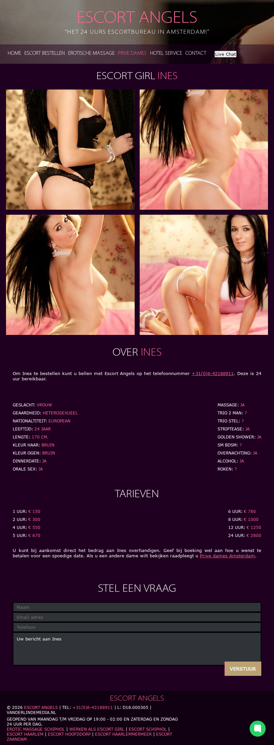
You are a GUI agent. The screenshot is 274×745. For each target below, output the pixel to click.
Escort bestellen (44, 53)
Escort (137, 22)
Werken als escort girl (96, 729)
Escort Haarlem (25, 734)
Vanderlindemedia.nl (31, 712)
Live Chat (225, 54)
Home (14, 53)
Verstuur (243, 669)
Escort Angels (41, 707)
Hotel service (166, 53)
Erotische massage (91, 53)
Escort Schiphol (148, 729)
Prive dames (132, 53)
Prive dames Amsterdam (227, 555)
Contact (195, 53)
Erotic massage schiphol (36, 729)
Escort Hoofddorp (69, 734)
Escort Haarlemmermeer (123, 734)
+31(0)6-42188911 (213, 373)
